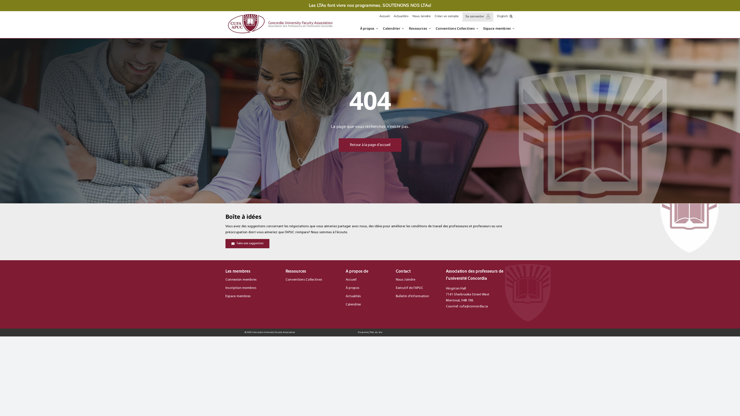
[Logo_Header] (279, 13)
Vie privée (363, 332)
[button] (511, 17)
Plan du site (376, 332)
